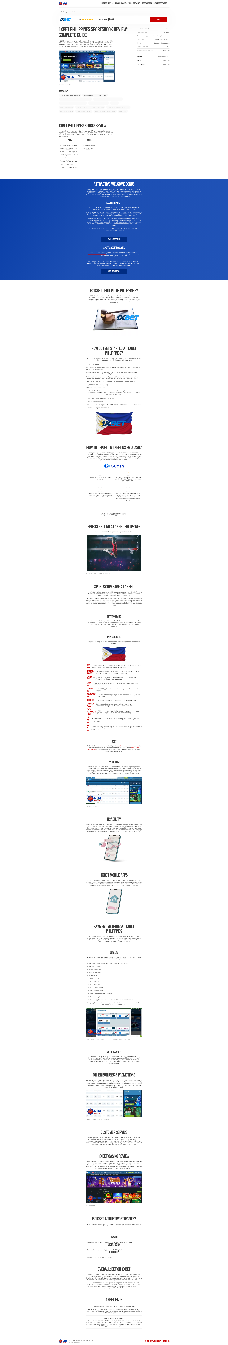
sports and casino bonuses (96, 254)
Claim (158, 20)
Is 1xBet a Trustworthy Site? (105, 111)
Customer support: (144, 36)
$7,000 (111, 19)
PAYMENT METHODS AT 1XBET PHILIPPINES (90, 107)
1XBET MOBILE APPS (66, 107)
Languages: (141, 39)
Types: (139, 43)
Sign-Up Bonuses (134, 3)
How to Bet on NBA (160, 3)
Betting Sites (106, 3)
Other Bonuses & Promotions (118, 107)
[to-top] (221, 1343)
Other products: (142, 46)
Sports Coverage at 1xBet (98, 103)
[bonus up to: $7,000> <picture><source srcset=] (65, 20)
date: (139, 61)
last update (141, 65)
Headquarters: (142, 32)
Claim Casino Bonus (114, 239)
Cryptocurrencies (101, 1000)
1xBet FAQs (123, 111)
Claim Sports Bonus (114, 271)
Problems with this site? (145, 50)
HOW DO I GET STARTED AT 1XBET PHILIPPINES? (75, 99)
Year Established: (143, 29)
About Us (166, 1341)
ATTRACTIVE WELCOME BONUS (70, 95)
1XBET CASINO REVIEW (84, 111)
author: (139, 57)
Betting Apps (147, 3)
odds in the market (123, 746)
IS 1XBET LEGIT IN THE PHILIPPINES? (95, 95)
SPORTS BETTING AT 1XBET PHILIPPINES (72, 103)
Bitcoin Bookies (121, 3)
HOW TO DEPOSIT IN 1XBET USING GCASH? (108, 99)
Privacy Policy (155, 1341)
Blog (147, 1341)
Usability (114, 103)
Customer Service (66, 111)
